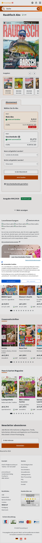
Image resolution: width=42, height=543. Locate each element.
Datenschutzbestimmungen (33, 260)
